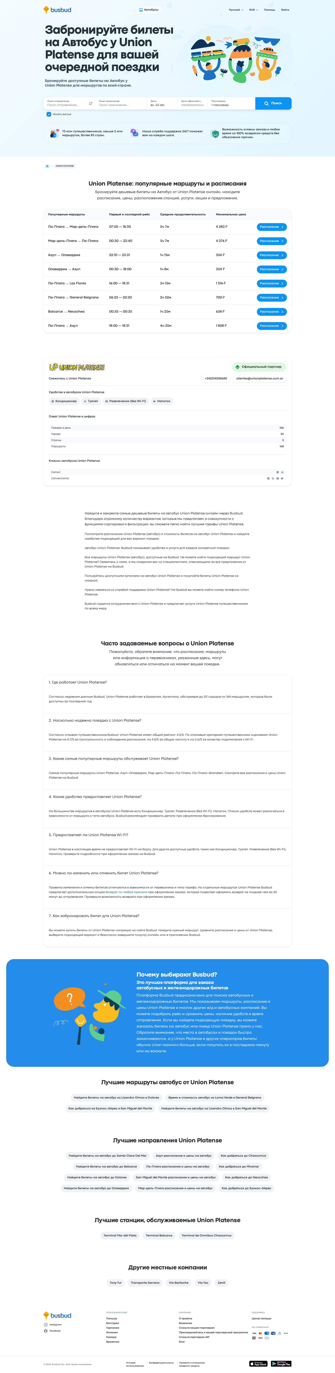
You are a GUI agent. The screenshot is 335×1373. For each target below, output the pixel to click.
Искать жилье (62, 114)
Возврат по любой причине (126, 892)
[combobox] (65, 103)
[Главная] (47, 166)
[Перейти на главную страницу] (57, 10)
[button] (90, 103)
